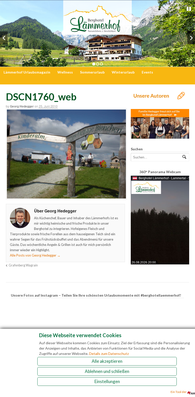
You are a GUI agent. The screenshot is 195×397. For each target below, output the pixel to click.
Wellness (65, 72)
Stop (189, 9)
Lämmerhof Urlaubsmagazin (27, 72)
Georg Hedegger (22, 106)
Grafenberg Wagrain (23, 265)
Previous (4, 37)
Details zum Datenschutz (109, 353)
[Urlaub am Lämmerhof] (97, 32)
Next (191, 37)
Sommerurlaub (92, 72)
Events (147, 72)
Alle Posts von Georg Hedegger (35, 255)
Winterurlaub (123, 72)
